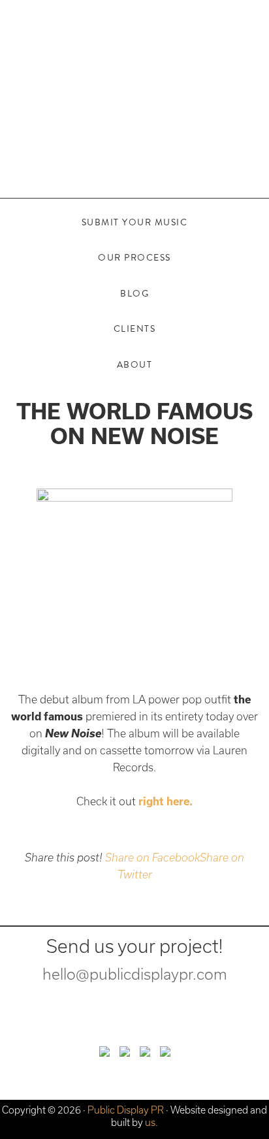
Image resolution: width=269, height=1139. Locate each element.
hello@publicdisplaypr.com (134, 974)
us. (151, 1122)
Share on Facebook (152, 857)
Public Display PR (134, 82)
